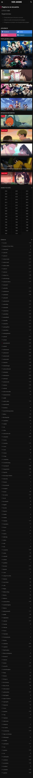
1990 (6, 225)
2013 (16, 202)
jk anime (5, 566)
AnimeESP (5, 307)
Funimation (5, 524)
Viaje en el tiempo (7, 734)
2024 (27, 191)
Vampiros (5, 724)
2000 (27, 213)
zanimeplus (6, 756)
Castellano (5, 420)
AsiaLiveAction (6, 394)
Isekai (4, 553)
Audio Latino (6, 401)
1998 (16, 216)
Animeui (5, 385)
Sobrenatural (6, 688)
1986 (16, 227)
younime (5, 750)
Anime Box (5, 249)
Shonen (5, 676)
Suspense (5, 705)
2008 (6, 208)
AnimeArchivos (6, 281)
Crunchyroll (6, 466)
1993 (6, 222)
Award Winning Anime (8, 411)
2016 (16, 199)
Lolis (4, 585)
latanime (5, 579)
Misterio (5, 598)
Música (5, 608)
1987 (6, 227)
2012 (27, 202)
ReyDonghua (6, 650)
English (4, 504)
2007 (16, 208)
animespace (6, 375)
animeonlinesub (7, 369)
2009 (27, 205)
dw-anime (5, 495)
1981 (6, 233)
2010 (16, 205)
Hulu (4, 543)
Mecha (4, 595)
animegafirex (6, 327)
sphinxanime (6, 692)
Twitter (21, 32)
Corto (4, 449)
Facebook (6, 32)
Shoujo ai (5, 679)
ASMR (4, 398)
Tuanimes (5, 718)
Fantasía (5, 520)
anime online (6, 265)
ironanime (5, 550)
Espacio (5, 511)
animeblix (5, 288)
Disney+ (5, 482)
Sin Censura (6, 682)
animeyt (5, 388)
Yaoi (4, 747)
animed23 (5, 297)
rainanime (5, 643)
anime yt (5, 272)
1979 (16, 233)
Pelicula (5, 627)
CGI (4, 427)
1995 (16, 219)
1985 (27, 227)
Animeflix (5, 320)
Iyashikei (5, 562)
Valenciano (5, 721)
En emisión (5, 501)
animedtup (5, 304)
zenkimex (5, 760)
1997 (27, 216)
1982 (27, 230)
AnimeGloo (5, 330)
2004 (16, 210)
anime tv (5, 268)
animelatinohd (6, 343)
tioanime (5, 711)
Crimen (5, 453)
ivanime (5, 559)
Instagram (21, 35)
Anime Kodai (6, 259)
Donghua (5, 488)
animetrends (6, 381)
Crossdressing (6, 462)
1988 (27, 225)
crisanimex (5, 459)
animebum (5, 294)
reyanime (5, 646)
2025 (16, 191)
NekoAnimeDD (6, 611)
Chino (4, 430)
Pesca (4, 630)
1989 (16, 225)
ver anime (5, 727)
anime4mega (6, 278)
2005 (6, 210)
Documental (6, 485)
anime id (5, 255)
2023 (6, 194)
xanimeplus (6, 743)
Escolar (5, 508)
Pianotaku (5, 634)
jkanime (5, 569)
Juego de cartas (7, 575)
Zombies (5, 766)
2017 (6, 199)
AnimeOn (5, 362)
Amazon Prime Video (8, 246)
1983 (16, 230)
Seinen (4, 663)
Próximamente (6, 637)
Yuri (4, 753)
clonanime (5, 436)
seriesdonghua (6, 669)
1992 (16, 222)
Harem (4, 533)
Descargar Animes (7, 475)
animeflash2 (6, 317)
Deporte (5, 472)
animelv (5, 346)
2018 (27, 196)
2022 (16, 194)
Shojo (4, 672)
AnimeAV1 (5, 285)
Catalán (5, 424)
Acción (5, 243)
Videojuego (6, 737)
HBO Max (5, 537)
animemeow (6, 349)
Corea (4, 446)
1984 (6, 230)
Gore (4, 530)
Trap (4, 714)
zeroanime (5, 763)
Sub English (6, 695)
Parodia (5, 624)
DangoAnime (6, 469)
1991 (27, 222)
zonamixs (5, 769)
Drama (4, 491)
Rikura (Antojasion (7, 653)
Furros (4, 527)
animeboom (6, 291)
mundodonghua (7, 604)
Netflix (4, 614)
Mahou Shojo (6, 592)
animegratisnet (6, 333)
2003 (27, 210)
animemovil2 (6, 356)
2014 (6, 202)
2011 (6, 205)
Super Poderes (6, 698)
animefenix (5, 310)
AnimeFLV (5, 323)
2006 (27, 208)
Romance (5, 656)
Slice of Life (6, 685)
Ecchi (4, 498)
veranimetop (6, 730)
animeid (5, 336)
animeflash (5, 314)
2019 (16, 196)
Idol (4, 546)
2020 (6, 196)
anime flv (5, 252)
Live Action (5, 582)
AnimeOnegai (6, 365)
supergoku (5, 701)
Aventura (5, 407)
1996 (6, 219)
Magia (4, 588)
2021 (27, 194)
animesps (5, 378)
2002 (6, 213)
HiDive (4, 540)
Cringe (4, 456)
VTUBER (5, 740)
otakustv (5, 621)
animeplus (5, 372)
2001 (16, 213)
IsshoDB (5, 556)
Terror (4, 708)
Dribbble (5, 35)
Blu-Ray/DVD (6, 417)
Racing (4, 640)
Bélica (4, 414)
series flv (5, 666)
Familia (4, 514)
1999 (6, 216)
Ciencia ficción (6, 433)
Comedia (5, 443)
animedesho (6, 301)
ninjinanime (5, 617)
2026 (6, 191)
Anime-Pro (5, 275)
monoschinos (6, 601)
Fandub (5, 517)
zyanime (5, 772)
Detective (5, 478)
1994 (27, 219)
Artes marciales (7, 391)
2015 (27, 199)
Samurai (5, 659)
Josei (4, 572)
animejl (4, 339)
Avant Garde (6, 404)
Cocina (4, 440)
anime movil (6, 262)
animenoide (6, 359)
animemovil (5, 352)
